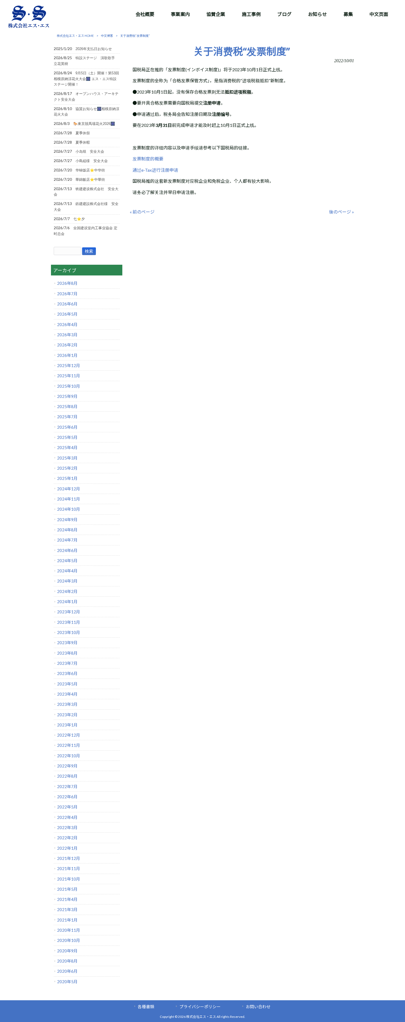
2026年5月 (67, 313)
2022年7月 (67, 786)
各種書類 (146, 1006)
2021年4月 (67, 899)
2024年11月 (68, 498)
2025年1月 (67, 478)
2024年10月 (68, 509)
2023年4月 (67, 694)
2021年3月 (67, 909)
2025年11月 (68, 375)
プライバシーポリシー (200, 1006)
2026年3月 (67, 334)
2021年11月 (68, 868)
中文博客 (107, 35)
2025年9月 (67, 396)
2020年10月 (68, 940)
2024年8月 (67, 529)
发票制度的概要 (148, 158)
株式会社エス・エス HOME (75, 35)
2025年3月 (67, 457)
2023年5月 (67, 683)
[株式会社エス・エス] (28, 26)
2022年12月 (68, 735)
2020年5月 (67, 981)
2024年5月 (67, 560)
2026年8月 (67, 283)
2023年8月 (67, 653)
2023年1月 (67, 724)
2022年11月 (68, 745)
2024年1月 (67, 601)
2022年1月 (67, 848)
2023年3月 (67, 704)
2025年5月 (67, 437)
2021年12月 (68, 858)
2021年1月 (67, 919)
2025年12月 (68, 365)
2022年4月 (67, 817)
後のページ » (341, 211)
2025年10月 (68, 386)
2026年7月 (67, 293)
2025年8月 (67, 406)
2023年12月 (68, 611)
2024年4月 (67, 570)
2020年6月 (67, 971)
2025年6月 (67, 427)
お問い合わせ (258, 1006)
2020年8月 (67, 960)
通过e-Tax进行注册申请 (155, 170)
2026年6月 (67, 303)
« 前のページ (142, 211)
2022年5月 (67, 806)
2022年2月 (67, 837)
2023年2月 (67, 714)
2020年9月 (67, 950)
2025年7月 (67, 416)
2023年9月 (67, 642)
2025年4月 (67, 447)
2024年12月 (68, 488)
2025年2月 (67, 468)
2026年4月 (67, 324)
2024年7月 (67, 539)
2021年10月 (68, 878)
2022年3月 (67, 827)
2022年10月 (68, 755)
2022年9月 (67, 765)
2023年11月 (68, 622)
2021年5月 (67, 889)
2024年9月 (67, 519)
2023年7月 (67, 663)
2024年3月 (67, 580)
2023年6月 (67, 673)
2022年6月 (67, 796)
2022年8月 (67, 776)
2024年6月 (67, 550)
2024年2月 (67, 591)
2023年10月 (68, 632)
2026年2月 (67, 344)
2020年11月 (68, 930)
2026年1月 (67, 355)
